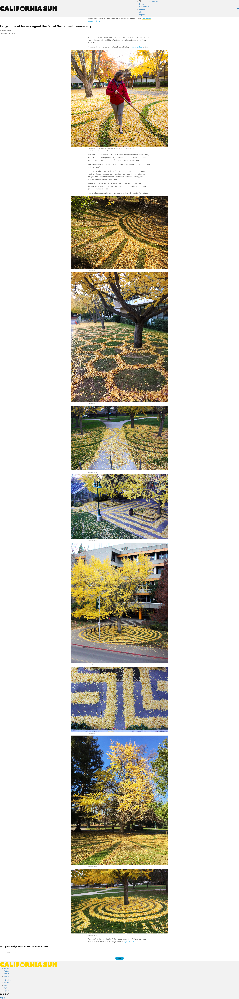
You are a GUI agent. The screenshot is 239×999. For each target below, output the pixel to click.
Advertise (7, 980)
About (141, 12)
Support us (153, 1)
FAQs (6, 988)
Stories (6, 968)
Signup (119, 958)
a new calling (137, 47)
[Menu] (238, 8)
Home (141, 4)
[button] (140, 1)
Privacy (6, 983)
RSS (5, 985)
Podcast (142, 9)
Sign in (142, 15)
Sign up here (129, 942)
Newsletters (144, 7)
